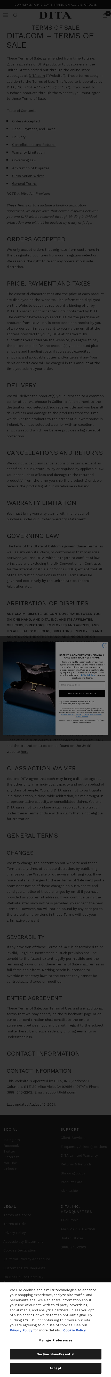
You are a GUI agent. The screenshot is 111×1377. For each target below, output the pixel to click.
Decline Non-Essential (56, 1354)
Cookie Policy (74, 1330)
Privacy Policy (21, 1330)
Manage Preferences (55, 1340)
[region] (55, 1329)
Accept (55, 1368)
